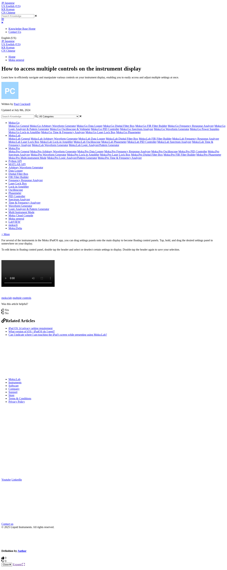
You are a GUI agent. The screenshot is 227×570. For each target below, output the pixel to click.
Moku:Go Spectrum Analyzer (136, 129)
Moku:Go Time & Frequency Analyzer (63, 132)
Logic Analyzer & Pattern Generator (29, 209)
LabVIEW (14, 221)
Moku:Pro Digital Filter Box (147, 154)
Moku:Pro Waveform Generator (48, 154)
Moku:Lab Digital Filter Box (122, 138)
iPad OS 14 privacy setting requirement (30, 328)
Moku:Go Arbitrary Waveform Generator (53, 125)
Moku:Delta (15, 228)
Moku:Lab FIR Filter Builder (155, 138)
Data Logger (16, 170)
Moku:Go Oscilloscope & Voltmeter (70, 129)
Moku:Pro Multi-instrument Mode (27, 157)
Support (13, 392)
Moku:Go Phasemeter (128, 132)
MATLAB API (17, 164)
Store (11, 395)
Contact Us (15, 31)
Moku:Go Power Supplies (204, 129)
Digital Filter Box (18, 173)
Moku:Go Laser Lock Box (100, 132)
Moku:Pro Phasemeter (208, 154)
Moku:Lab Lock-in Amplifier (56, 141)
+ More (5, 234)
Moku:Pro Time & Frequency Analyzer (120, 157)
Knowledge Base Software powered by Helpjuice (114, 538)
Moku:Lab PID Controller (142, 141)
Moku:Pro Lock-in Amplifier (83, 154)
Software (14, 385)
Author (22, 550)
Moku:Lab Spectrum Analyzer (174, 141)
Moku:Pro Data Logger (90, 151)
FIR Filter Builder (19, 177)
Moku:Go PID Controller (105, 129)
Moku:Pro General (19, 151)
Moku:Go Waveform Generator (171, 129)
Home (12, 56)
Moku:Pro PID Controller (192, 151)
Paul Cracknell (22, 104)
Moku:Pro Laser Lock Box (115, 154)
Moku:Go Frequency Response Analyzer (191, 125)
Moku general (16, 59)
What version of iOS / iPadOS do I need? (32, 331)
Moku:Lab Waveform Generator (50, 145)
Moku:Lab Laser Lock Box (24, 141)
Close (6, 564)
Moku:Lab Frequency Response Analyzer (195, 138)
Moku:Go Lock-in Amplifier (24, 132)
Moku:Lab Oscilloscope (87, 141)
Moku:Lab (14, 135)
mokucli (13, 225)
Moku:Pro (14, 148)
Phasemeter (15, 193)
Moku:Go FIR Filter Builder (151, 125)
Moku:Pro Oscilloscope (164, 151)
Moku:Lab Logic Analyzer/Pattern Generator (94, 145)
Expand (17, 564)
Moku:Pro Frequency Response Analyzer (127, 151)
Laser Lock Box (18, 183)
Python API (15, 161)
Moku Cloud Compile (21, 215)
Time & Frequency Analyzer (24, 202)
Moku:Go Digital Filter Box (119, 125)
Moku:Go (14, 122)
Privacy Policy (17, 401)
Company (14, 388)
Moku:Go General (19, 125)
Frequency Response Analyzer (26, 180)
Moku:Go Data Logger (90, 125)
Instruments (15, 382)
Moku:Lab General (19, 138)
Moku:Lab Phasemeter (114, 141)
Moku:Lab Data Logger (91, 138)
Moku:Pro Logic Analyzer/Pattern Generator (72, 157)
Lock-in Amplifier (19, 186)
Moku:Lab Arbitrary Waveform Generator (54, 138)
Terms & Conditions (20, 398)
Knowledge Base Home (22, 28)
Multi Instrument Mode (21, 212)
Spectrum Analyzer (19, 199)
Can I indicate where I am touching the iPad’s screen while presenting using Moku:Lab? (58, 334)
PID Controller (17, 196)
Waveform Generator (20, 205)
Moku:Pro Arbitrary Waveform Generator (53, 151)
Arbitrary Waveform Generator (26, 167)
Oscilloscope (16, 189)
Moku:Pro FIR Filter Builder (180, 154)
